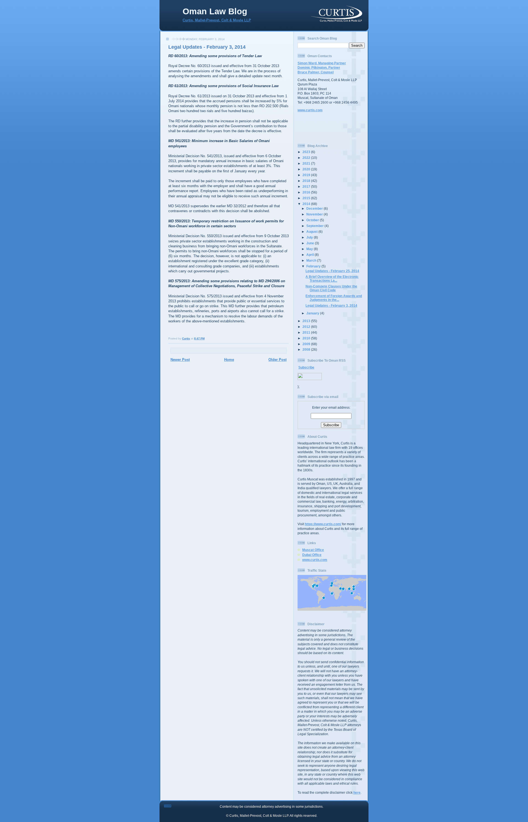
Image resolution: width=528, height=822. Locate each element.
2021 (306, 163)
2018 (306, 180)
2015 (306, 198)
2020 (306, 169)
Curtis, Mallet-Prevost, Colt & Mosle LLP (217, 20)
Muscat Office (313, 550)
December (315, 208)
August (312, 231)
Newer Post (180, 360)
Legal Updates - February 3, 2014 (207, 47)
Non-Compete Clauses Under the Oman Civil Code (331, 288)
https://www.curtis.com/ (323, 524)
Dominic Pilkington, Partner (319, 67)
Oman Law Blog (215, 11)
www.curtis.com (310, 110)
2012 (306, 326)
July (310, 237)
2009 (306, 344)
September (315, 226)
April (310, 254)
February (313, 266)
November (315, 214)
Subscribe (306, 367)
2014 (306, 204)
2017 (306, 186)
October (313, 220)
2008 (306, 349)
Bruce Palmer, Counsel (316, 72)
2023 (306, 152)
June (310, 243)
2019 (306, 175)
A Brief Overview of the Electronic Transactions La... (332, 278)
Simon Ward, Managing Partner (322, 63)
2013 (306, 321)
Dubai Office (311, 555)
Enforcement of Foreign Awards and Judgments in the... (334, 297)
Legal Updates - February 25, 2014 (332, 271)
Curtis (186, 338)
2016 (306, 192)
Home (229, 360)
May (310, 249)
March (311, 260)
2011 (306, 332)
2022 (306, 157)
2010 (306, 338)
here (357, 792)
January (313, 313)
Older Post (277, 360)
